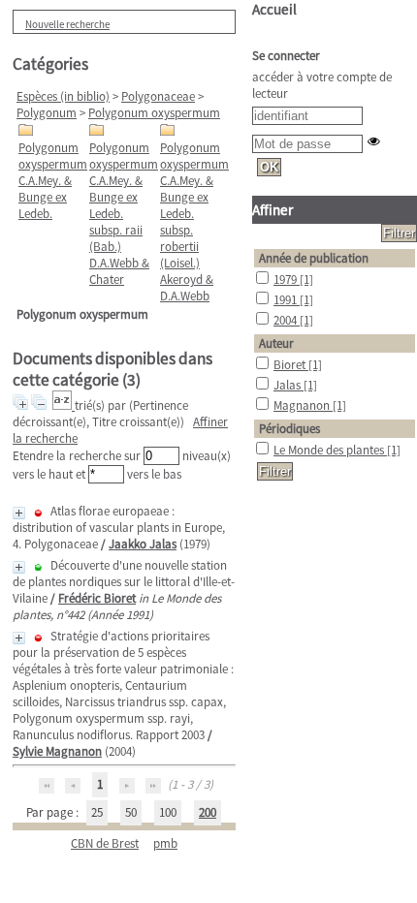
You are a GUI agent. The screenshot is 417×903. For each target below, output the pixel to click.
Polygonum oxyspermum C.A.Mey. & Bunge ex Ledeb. (52, 181)
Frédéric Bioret (97, 598)
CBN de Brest (105, 843)
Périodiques (289, 428)
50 (131, 812)
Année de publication (314, 258)
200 (207, 812)
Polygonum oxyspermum (154, 113)
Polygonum (46, 113)
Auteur (276, 343)
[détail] (19, 513)
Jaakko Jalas (142, 544)
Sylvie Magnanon (57, 751)
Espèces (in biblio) (63, 96)
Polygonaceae (158, 96)
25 (97, 812)
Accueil (274, 9)
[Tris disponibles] (63, 405)
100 (167, 812)
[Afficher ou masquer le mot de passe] (374, 141)
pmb (165, 843)
